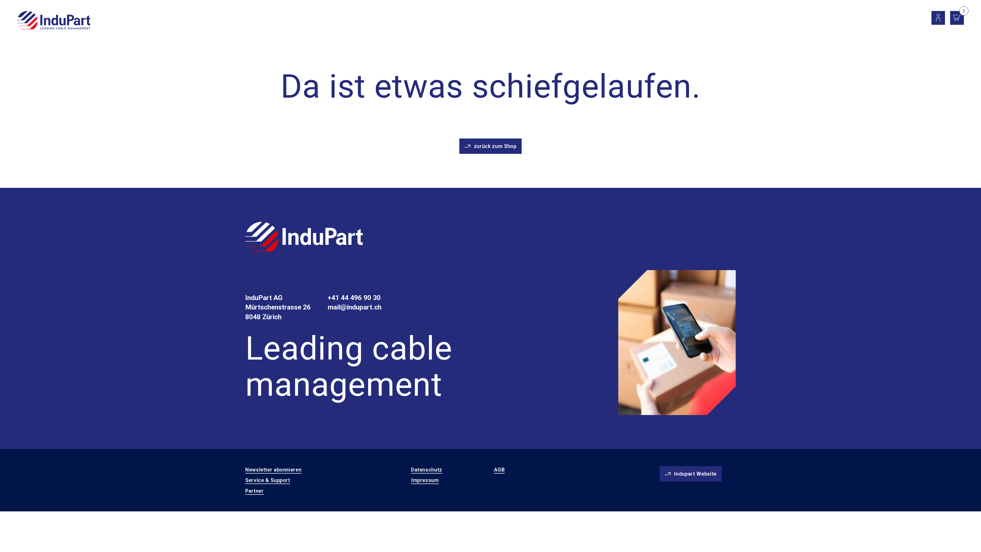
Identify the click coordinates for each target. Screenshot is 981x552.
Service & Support (267, 480)
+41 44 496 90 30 (354, 298)
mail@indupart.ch (354, 307)
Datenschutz (426, 470)
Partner (254, 491)
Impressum (425, 480)
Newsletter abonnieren (273, 470)
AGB (499, 470)
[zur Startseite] (304, 238)
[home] (53, 20)
